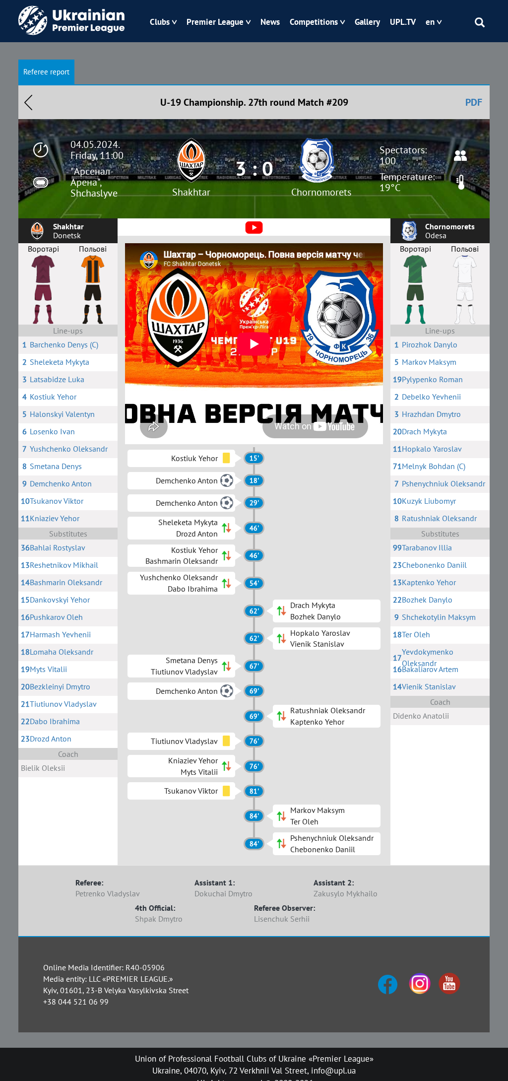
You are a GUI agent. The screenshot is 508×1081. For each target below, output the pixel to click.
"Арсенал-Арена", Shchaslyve (94, 182)
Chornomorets (321, 192)
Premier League (215, 21)
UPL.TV (403, 21)
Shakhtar (191, 192)
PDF (473, 102)
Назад (28, 102)
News (270, 21)
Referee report (46, 71)
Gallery (367, 21)
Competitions (314, 21)
